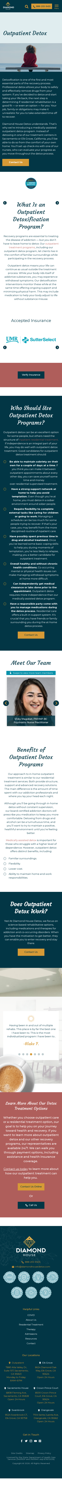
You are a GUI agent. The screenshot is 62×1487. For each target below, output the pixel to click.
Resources (31, 1338)
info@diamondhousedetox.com (32, 1266)
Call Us (32, 1205)
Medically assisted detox (21, 840)
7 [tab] (43, 1054)
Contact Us (15, 162)
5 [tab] (35, 1054)
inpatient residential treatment (38, 439)
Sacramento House (18, 1388)
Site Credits (16, 1453)
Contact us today (16, 1169)
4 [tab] (31, 1054)
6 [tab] (39, 1054)
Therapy (31, 1329)
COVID (31, 1315)
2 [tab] (23, 1054)
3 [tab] (27, 1054)
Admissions (31, 1334)
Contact (31, 1343)
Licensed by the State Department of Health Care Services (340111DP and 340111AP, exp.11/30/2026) (31, 1458)
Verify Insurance (31, 374)
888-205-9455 (43, 6)
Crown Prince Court (47, 1388)
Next (57, 347)
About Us (31, 1319)
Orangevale (47, 1410)
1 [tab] (19, 1054)
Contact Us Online (31, 1186)
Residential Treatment (31, 1324)
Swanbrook (17, 1410)
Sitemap (30, 1453)
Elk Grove (47, 1362)
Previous (4, 347)
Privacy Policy (44, 1453)
